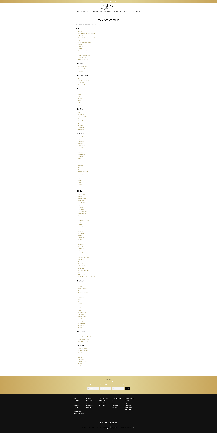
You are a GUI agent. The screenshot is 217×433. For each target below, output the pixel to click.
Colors (79, 176)
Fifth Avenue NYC (82, 69)
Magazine (80, 98)
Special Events (81, 127)
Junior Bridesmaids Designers (84, 335)
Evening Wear (76, 400)
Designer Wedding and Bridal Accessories (87, 38)
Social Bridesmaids (82, 312)
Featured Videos (81, 121)
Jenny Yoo (80, 295)
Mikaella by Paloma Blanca (83, 257)
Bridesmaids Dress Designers (84, 284)
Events (79, 94)
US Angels (80, 364)
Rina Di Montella (81, 154)
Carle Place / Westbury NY (83, 80)
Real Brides (80, 46)
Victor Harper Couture (82, 211)
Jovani (79, 150)
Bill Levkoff (80, 286)
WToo (79, 290)
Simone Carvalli (81, 259)
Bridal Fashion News (82, 116)
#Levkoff (80, 327)
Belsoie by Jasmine (82, 317)
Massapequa (80, 71)
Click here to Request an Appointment (108, 1)
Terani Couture (81, 152)
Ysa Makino (80, 148)
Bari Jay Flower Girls (82, 368)
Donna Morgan (81, 297)
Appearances (81, 114)
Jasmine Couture (81, 268)
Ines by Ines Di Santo (82, 203)
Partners (80, 44)
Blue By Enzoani (81, 240)
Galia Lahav (80, 143)
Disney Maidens (81, 323)
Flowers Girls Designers (83, 348)
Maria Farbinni (81, 233)
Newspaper (80, 101)
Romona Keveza (81, 145)
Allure (79, 251)
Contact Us (80, 36)
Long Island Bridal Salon (103, 398)
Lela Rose (80, 304)
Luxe (79, 272)
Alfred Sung (80, 308)
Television (80, 105)
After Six (80, 306)
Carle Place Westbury (82, 67)
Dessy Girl (80, 353)
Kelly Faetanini (81, 325)
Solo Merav (80, 216)
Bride (75, 398)
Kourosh (79, 167)
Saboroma (80, 185)
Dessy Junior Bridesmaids (83, 341)
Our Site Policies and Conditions (84, 42)
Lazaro (79, 222)
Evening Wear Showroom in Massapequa (127, 427)
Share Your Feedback (82, 51)
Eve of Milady (81, 224)
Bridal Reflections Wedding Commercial (86, 33)
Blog (79, 112)
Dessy (79, 301)
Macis (79, 169)
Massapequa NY (81, 85)
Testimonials (80, 53)
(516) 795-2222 (115, 407)
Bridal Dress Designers (82, 194)
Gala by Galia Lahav (82, 198)
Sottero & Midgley (82, 266)
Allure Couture (81, 253)
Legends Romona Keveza (83, 220)
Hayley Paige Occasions (83, 293)
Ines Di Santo (81, 141)
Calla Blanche (81, 248)
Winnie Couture (81, 275)
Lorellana (80, 180)
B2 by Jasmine (81, 314)
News (79, 123)
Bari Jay (79, 299)
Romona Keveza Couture (83, 218)
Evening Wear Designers (83, 137)
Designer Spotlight (82, 119)
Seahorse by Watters (82, 361)
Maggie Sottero (81, 264)
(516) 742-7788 (102, 405)
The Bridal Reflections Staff (84, 55)
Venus (79, 182)
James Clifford (81, 244)
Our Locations (76, 405)
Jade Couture (80, 165)
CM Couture (80, 156)
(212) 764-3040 (89, 407)
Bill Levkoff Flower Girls (83, 351)
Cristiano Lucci (81, 238)
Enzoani (79, 242)
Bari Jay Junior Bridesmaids (84, 339)
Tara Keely (80, 235)
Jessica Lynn (80, 357)
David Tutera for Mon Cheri (83, 270)
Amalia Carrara (81, 227)
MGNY (79, 178)
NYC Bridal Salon (89, 398)
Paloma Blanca (81, 255)
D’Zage (79, 310)
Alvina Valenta (81, 231)
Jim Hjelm (80, 229)
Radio (79, 103)
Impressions (80, 319)
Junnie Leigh (80, 174)
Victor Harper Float (82, 214)
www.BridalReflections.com (108, 429)
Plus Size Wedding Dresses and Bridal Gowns (87, 277)
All (78, 78)
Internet (80, 96)
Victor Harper (81, 209)
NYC (97, 427)
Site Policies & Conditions (78, 415)
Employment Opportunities (84, 40)
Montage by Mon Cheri (83, 172)
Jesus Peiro (80, 246)
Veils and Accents (82, 57)
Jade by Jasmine (81, 163)
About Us (80, 31)
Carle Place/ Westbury (105, 427)
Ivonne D (80, 161)
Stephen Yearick (81, 139)
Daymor (79, 158)
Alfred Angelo (81, 321)
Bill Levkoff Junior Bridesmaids (84, 337)
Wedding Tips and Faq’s (83, 59)
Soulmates (80, 187)
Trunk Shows (76, 404)
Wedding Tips (81, 130)
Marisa (79, 261)
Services (80, 49)
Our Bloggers (80, 125)
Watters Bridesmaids (82, 288)
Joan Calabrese (81, 359)
